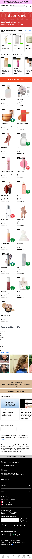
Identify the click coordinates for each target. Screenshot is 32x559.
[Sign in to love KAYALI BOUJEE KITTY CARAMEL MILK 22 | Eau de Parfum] (14, 85)
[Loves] (26, 6)
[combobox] (17, 6)
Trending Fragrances (23, 450)
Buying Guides (4, 10)
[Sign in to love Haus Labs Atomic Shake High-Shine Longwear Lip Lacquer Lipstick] (14, 277)
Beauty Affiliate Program (16, 445)
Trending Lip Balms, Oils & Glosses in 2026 (15, 449)
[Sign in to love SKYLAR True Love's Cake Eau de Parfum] (29, 277)
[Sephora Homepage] (5, 6)
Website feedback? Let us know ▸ (16, 456)
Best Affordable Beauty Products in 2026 (11, 451)
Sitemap (23, 542)
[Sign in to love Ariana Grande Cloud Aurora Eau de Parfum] (29, 229)
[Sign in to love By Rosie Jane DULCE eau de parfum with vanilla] (14, 205)
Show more (28, 30)
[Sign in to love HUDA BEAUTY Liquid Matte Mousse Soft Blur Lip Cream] (14, 133)
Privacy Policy (4, 542)
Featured (11, 10)
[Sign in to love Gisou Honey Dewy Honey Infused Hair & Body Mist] (10, 58)
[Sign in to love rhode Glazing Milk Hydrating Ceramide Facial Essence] (29, 253)
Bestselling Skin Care (11, 446)
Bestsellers (4, 448)
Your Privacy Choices (5, 544)
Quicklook (4, 39)
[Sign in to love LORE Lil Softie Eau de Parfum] (29, 133)
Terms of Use (11, 542)
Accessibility (17, 542)
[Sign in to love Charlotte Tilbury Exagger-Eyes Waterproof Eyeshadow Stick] (29, 205)
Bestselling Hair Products (23, 446)
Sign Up (24, 520)
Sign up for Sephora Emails (8, 516)
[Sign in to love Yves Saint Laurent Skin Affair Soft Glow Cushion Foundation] (14, 301)
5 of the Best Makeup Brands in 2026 (16, 448)
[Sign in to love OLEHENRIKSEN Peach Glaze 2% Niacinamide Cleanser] (14, 229)
